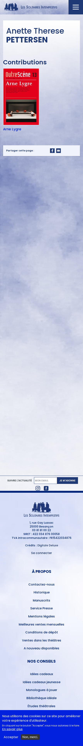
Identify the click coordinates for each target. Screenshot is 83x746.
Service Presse (41, 608)
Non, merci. (30, 737)
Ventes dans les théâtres (41, 640)
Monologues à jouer (41, 690)
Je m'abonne (67, 480)
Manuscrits (41, 600)
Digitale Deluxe (47, 545)
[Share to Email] (58, 150)
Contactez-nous (41, 584)
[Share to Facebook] (52, 150)
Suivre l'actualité (19, 480)
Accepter (11, 737)
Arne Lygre (12, 129)
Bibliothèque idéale (41, 698)
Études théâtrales (41, 706)
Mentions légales (41, 616)
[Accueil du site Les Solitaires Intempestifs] (41, 7)
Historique (42, 592)
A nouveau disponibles (41, 648)
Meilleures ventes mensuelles (41, 624)
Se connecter (41, 553)
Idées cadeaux (41, 674)
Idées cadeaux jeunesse (41, 682)
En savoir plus (12, 729)
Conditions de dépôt (41, 632)
